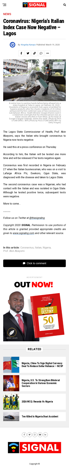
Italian (38, 247)
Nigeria (47, 247)
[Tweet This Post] (28, 53)
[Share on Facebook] (21, 53)
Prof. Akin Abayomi (14, 251)
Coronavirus (27, 247)
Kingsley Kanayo (28, 45)
